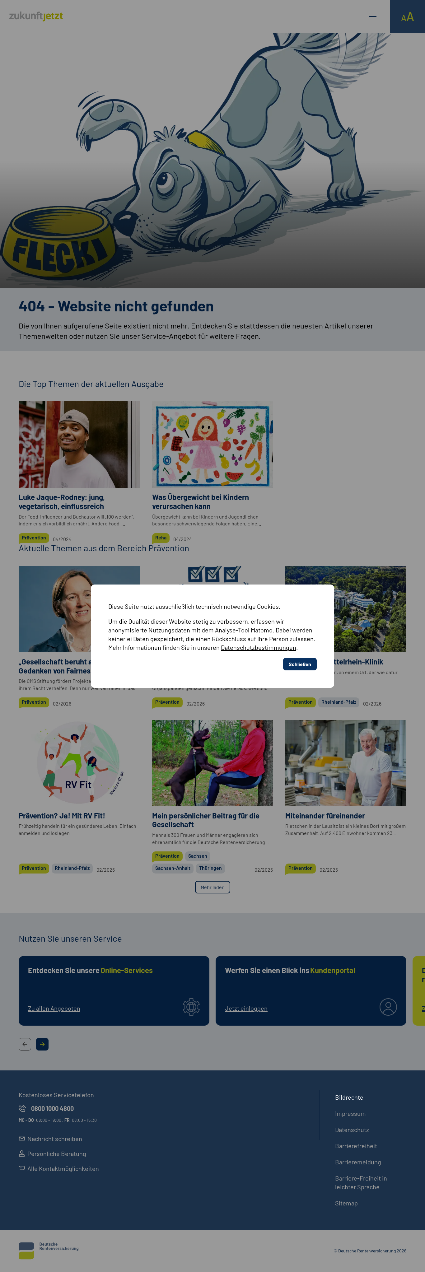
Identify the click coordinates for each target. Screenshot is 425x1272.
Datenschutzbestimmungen (258, 647)
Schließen (300, 664)
